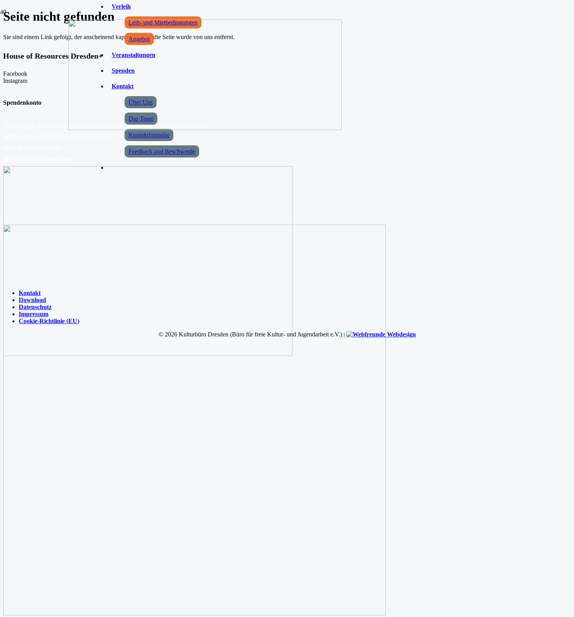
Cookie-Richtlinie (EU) (49, 321)
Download (32, 300)
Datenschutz (35, 307)
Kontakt (30, 293)
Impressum (33, 314)
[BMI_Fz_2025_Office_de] (194, 613)
